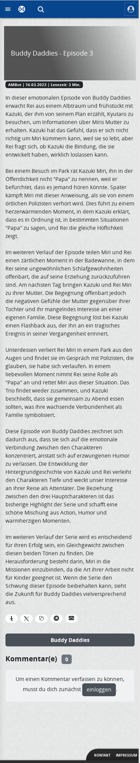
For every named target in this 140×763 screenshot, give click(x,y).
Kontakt (102, 755)
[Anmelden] (130, 9)
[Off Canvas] (7, 9)
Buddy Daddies (70, 640)
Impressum (126, 755)
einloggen (99, 689)
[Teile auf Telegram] (56, 619)
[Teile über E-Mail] (71, 619)
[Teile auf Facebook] (11, 619)
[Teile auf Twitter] (26, 619)
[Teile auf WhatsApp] (41, 619)
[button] (41, 9)
